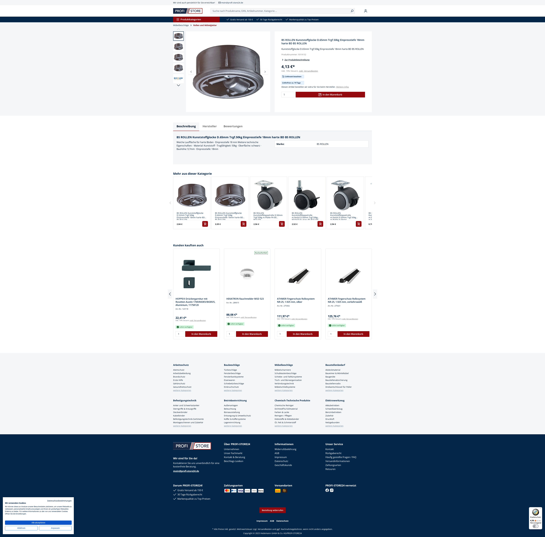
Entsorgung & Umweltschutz (237, 415)
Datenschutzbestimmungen (59, 501)
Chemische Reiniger (284, 405)
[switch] (535, 526)
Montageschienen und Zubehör (188, 422)
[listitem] (191, 203)
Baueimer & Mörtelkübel (337, 373)
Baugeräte (330, 376)
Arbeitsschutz (181, 365)
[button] (170, 203)
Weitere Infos (342, 87)
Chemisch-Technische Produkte (292, 400)
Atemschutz (178, 370)
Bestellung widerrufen (272, 510)
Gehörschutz (179, 383)
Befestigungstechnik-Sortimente (188, 419)
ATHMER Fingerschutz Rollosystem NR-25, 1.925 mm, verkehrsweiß (346, 300)
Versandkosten (265, 529)
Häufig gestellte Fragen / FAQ (340, 457)
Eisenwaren (229, 380)
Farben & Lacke (282, 412)
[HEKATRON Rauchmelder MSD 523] (247, 274)
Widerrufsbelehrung (285, 449)
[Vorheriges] (191, 72)
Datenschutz (281, 461)
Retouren (330, 469)
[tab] (186, 126)
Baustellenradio (332, 383)
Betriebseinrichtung (235, 400)
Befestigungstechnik (184, 400)
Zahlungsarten (333, 465)
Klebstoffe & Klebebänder (287, 419)
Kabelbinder (179, 415)
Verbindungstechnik (284, 383)
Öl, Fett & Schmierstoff (285, 422)
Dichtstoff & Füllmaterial (286, 408)
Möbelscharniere (283, 370)
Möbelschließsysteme (285, 387)
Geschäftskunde (283, 465)
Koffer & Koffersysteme (235, 419)
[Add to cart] (205, 224)
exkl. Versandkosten (308, 71)
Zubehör (329, 415)
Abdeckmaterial (332, 370)
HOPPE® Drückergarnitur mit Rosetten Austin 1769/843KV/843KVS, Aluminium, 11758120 (195, 302)
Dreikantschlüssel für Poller (338, 387)
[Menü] (540, 509)
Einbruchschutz (231, 387)
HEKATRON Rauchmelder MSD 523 (245, 298)
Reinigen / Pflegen (283, 415)
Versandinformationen (337, 461)
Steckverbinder (180, 412)
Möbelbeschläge (284, 365)
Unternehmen (231, 449)
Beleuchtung (230, 408)
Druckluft (329, 419)
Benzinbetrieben (333, 412)
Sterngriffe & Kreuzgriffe (184, 408)
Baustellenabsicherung (336, 380)
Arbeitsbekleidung (182, 373)
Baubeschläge (232, 365)
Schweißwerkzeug (333, 408)
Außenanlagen (231, 405)
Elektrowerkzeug (334, 400)
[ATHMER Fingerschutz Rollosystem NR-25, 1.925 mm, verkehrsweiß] (349, 274)
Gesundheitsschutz (182, 387)
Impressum (281, 457)
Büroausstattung (232, 412)
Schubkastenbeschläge (285, 373)
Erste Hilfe (178, 380)
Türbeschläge (230, 370)
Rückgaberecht (333, 453)
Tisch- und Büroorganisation (288, 380)
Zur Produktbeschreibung (297, 59)
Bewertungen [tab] (233, 126)
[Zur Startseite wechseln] (188, 11)
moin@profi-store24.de (232, 2)
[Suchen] (352, 11)
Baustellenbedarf (335, 365)
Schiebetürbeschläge (234, 383)
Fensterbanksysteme (234, 376)
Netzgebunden (332, 422)
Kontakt (329, 449)
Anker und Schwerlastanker (186, 405)
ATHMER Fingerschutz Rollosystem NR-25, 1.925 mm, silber (296, 300)
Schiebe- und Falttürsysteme (288, 376)
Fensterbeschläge (232, 373)
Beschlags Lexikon (233, 461)
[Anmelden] (365, 11)
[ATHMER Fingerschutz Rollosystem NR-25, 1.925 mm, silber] (298, 274)
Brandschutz (179, 376)
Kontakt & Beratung (234, 457)
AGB (277, 453)
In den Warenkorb (332, 94)
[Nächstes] (265, 72)
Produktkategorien (191, 19)
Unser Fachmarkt (233, 453)
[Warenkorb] (371, 11)
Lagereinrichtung (232, 422)
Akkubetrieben (332, 405)
